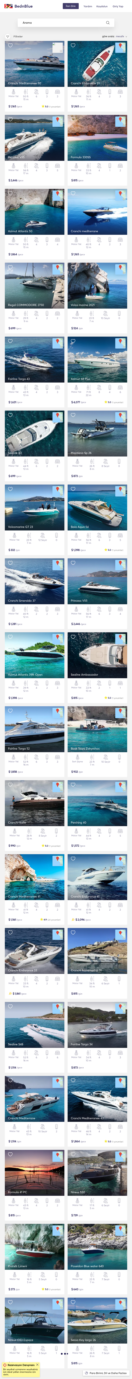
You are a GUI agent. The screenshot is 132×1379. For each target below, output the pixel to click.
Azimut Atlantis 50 (20, 231)
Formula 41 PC (17, 1192)
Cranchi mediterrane (84, 231)
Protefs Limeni (17, 1266)
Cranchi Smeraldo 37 (22, 600)
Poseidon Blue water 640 (87, 1266)
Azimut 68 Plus (80, 379)
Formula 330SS (81, 157)
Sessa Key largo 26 (83, 1340)
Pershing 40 (78, 822)
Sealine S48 (15, 1044)
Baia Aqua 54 (80, 527)
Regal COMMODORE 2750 (26, 305)
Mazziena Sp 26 (81, 453)
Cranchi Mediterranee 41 (24, 896)
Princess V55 (16, 157)
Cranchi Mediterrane (21, 1118)
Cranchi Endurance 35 (85, 83)
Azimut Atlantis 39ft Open (25, 674)
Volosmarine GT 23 (20, 527)
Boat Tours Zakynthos (85, 748)
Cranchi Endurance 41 (85, 896)
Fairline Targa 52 (19, 748)
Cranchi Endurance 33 (22, 970)
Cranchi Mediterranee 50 (24, 83)
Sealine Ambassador (84, 674)
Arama (27, 22)
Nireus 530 (78, 1192)
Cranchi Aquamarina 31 (86, 970)
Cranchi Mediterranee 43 (87, 1118)
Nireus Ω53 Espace (20, 1340)
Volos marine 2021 (83, 305)
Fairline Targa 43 (19, 379)
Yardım (88, 6)
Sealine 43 (15, 453)
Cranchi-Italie (17, 822)
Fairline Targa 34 (82, 1044)
